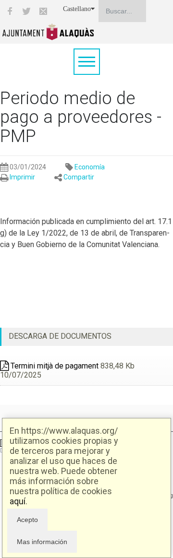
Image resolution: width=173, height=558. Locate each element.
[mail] (43, 11)
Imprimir (22, 177)
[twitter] (26, 11)
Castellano (77, 8)
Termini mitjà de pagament (54, 365)
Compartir (78, 177)
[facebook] (9, 11)
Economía (89, 167)
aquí (17, 501)
